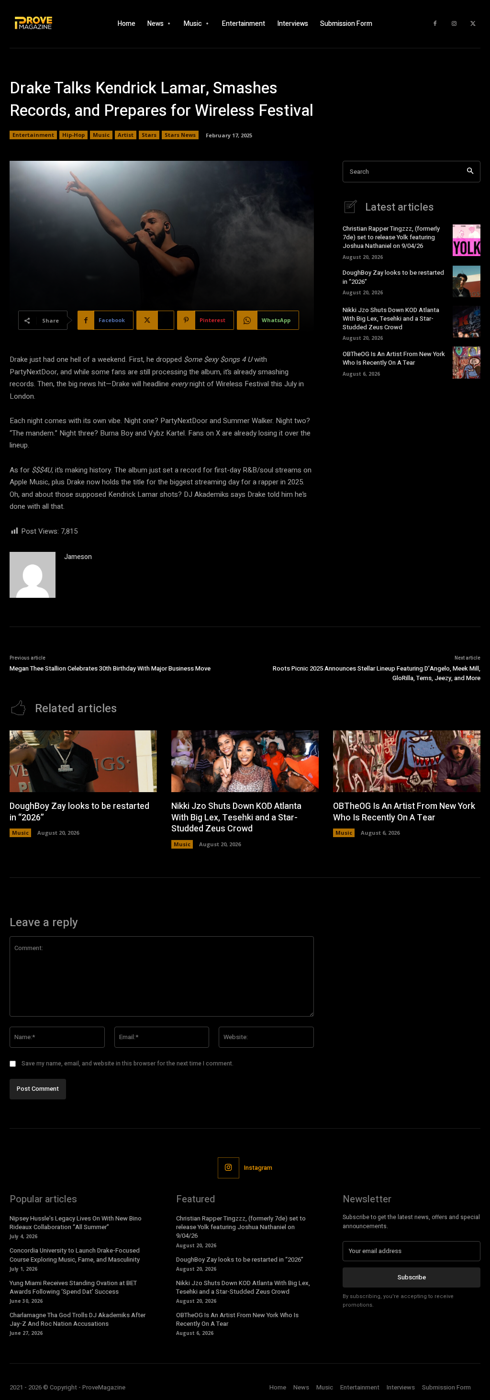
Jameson (78, 557)
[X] (473, 24)
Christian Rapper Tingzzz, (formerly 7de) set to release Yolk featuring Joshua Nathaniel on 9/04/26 (391, 237)
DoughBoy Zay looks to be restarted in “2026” (79, 812)
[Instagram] (454, 24)
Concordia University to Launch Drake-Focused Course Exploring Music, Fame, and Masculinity (75, 1255)
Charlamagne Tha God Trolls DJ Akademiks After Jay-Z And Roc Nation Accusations (77, 1319)
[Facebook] (435, 24)
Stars (149, 134)
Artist (126, 134)
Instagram (258, 1167)
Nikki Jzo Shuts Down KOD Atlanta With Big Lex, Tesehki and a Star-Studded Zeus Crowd (391, 318)
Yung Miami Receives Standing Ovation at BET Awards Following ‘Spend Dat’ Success (73, 1287)
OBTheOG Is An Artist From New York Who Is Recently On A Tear (394, 358)
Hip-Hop (73, 134)
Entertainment (33, 134)
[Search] (470, 171)
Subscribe (412, 1277)
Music (101, 134)
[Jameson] (33, 575)
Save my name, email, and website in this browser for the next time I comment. (128, 1063)
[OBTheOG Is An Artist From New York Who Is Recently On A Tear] (466, 362)
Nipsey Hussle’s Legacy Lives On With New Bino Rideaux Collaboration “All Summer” (76, 1223)
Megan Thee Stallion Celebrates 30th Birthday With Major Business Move (110, 668)
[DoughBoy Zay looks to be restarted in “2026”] (466, 281)
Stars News (180, 134)
